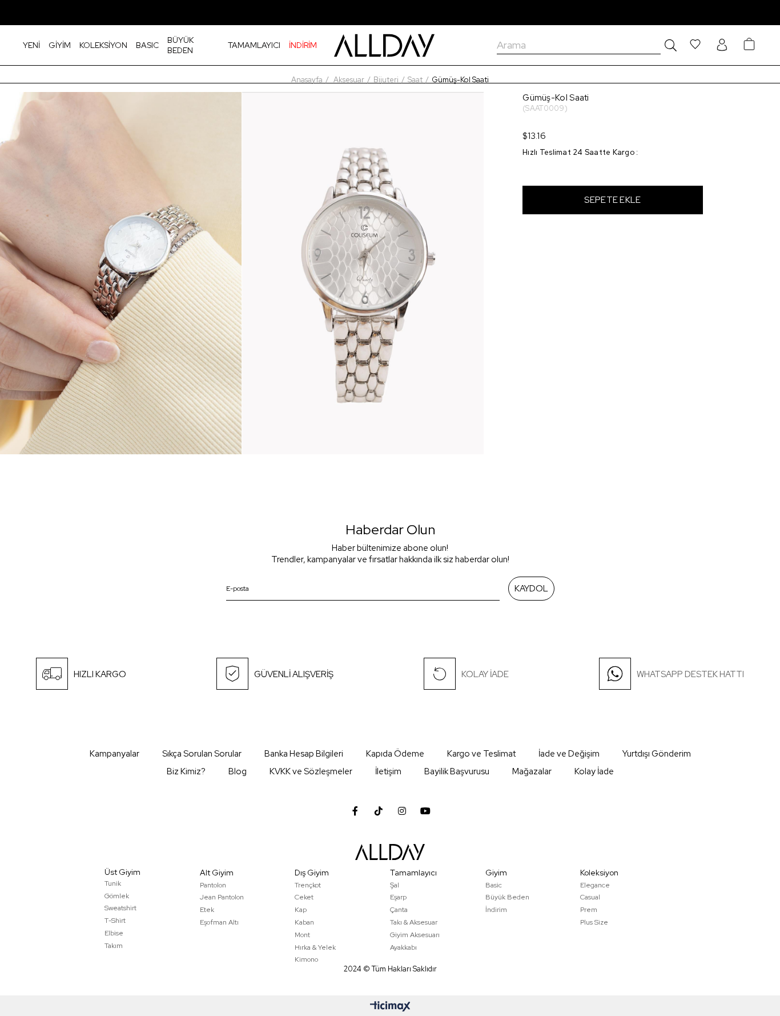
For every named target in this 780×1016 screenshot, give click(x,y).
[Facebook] (355, 811)
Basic (493, 885)
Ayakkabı (403, 947)
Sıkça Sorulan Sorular (202, 753)
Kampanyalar (114, 753)
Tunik (112, 883)
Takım (113, 945)
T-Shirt (115, 920)
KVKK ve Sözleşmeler (311, 771)
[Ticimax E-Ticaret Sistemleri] (390, 1007)
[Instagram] (402, 811)
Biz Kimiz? (186, 771)
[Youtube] (425, 811)
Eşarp (398, 897)
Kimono (306, 959)
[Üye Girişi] (722, 45)
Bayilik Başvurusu (456, 771)
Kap (301, 909)
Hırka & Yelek (315, 947)
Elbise (113, 933)
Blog (237, 771)
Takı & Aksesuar (413, 922)
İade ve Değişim (569, 753)
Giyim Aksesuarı (415, 934)
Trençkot (308, 885)
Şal (394, 885)
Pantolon (213, 885)
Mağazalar (532, 771)
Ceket (304, 897)
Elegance (595, 885)
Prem (588, 909)
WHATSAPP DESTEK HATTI (690, 674)
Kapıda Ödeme (395, 753)
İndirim (496, 909)
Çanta (399, 909)
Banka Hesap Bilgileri (303, 753)
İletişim (388, 771)
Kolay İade (594, 771)
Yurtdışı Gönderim (656, 753)
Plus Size (594, 922)
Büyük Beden (507, 897)
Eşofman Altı (219, 922)
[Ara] (669, 45)
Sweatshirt (120, 908)
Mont (302, 934)
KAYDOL (531, 588)
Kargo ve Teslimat (481, 753)
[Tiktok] (378, 811)
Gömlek (116, 896)
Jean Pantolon (222, 897)
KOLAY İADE (485, 674)
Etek (207, 909)
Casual (590, 897)
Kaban (304, 922)
